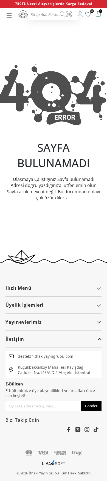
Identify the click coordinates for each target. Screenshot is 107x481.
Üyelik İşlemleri (24, 305)
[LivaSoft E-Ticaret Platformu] (53, 465)
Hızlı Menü (18, 288)
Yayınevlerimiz (23, 322)
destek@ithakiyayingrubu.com (45, 356)
